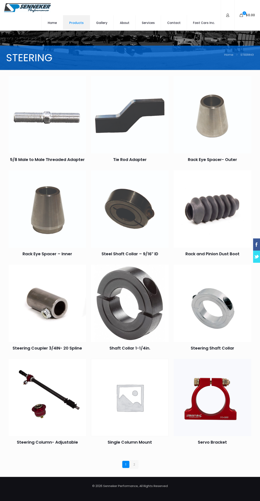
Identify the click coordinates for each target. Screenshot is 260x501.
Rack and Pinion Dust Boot (212, 254)
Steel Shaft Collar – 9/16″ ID (130, 254)
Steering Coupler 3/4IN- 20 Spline (47, 348)
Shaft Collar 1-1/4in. (129, 348)
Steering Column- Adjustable (47, 442)
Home (228, 55)
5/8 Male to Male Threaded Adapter (47, 159)
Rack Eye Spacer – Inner (47, 254)
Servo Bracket (212, 442)
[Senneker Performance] (27, 7)
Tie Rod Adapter (130, 159)
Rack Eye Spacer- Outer (212, 159)
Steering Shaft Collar (212, 348)
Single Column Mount (130, 442)
